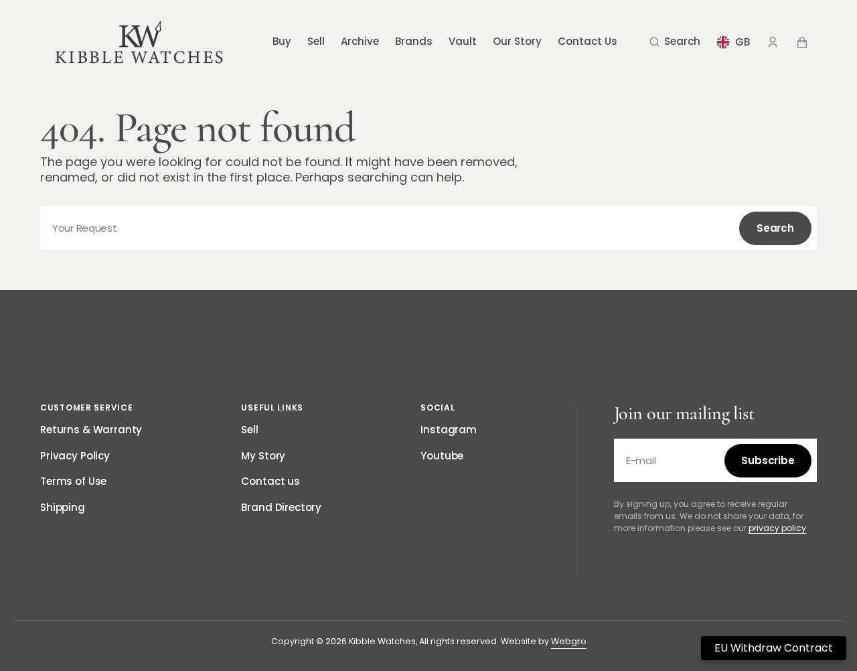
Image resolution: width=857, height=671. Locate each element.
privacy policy (777, 528)
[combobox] (428, 228)
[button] (674, 42)
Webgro (569, 641)
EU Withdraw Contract (773, 648)
